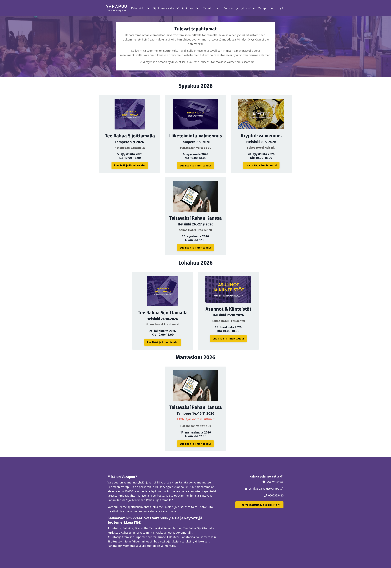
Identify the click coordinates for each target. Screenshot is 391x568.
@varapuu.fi (275, 488)
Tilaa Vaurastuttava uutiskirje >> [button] (259, 504)
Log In (280, 8)
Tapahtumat (211, 8)
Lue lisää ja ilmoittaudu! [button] (129, 165)
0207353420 (275, 495)
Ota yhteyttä (275, 481)
